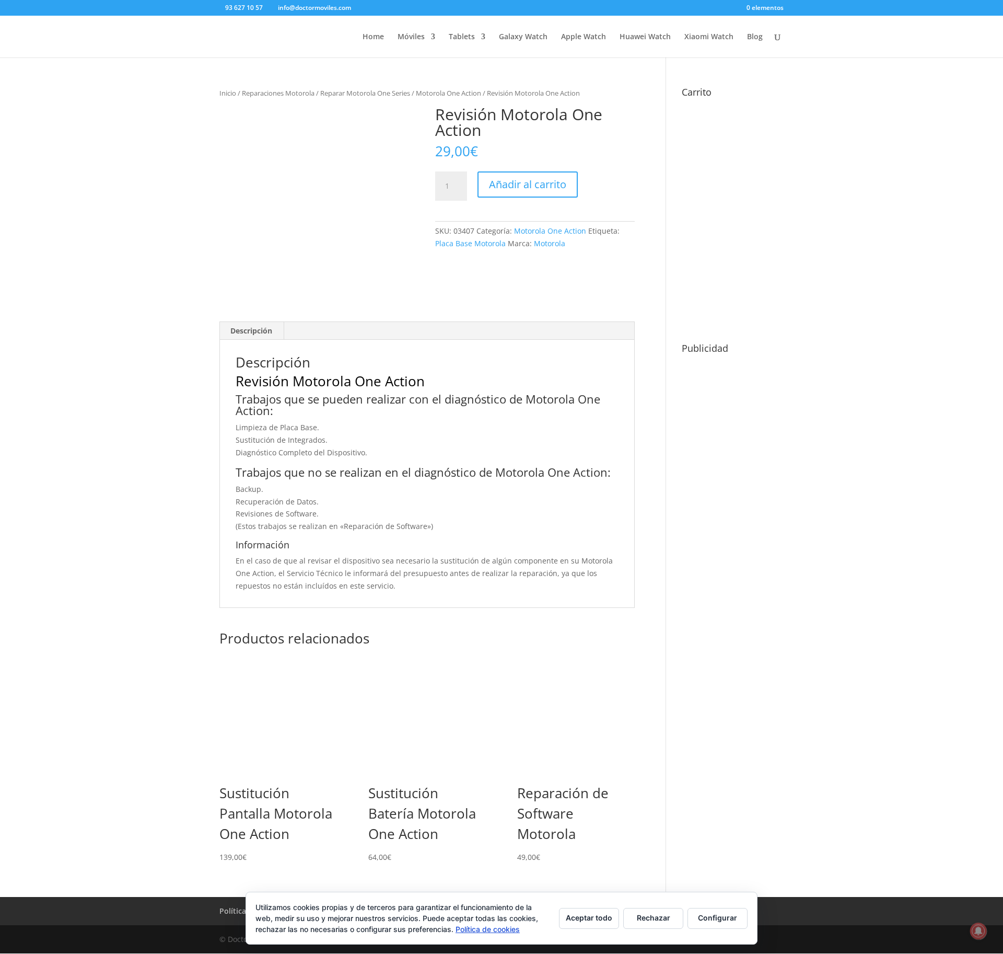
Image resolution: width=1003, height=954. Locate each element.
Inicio (227, 93)
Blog (755, 37)
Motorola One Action (448, 93)
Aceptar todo (589, 917)
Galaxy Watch (523, 37)
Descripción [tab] (251, 331)
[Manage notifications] (978, 931)
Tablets (462, 37)
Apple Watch (583, 37)
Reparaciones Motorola (278, 93)
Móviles (411, 37)
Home (373, 37)
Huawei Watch (645, 37)
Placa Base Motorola (470, 243)
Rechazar (653, 917)
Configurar (717, 917)
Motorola (549, 243)
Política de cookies (488, 929)
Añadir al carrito (527, 184)
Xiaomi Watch (708, 37)
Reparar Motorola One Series (365, 93)
